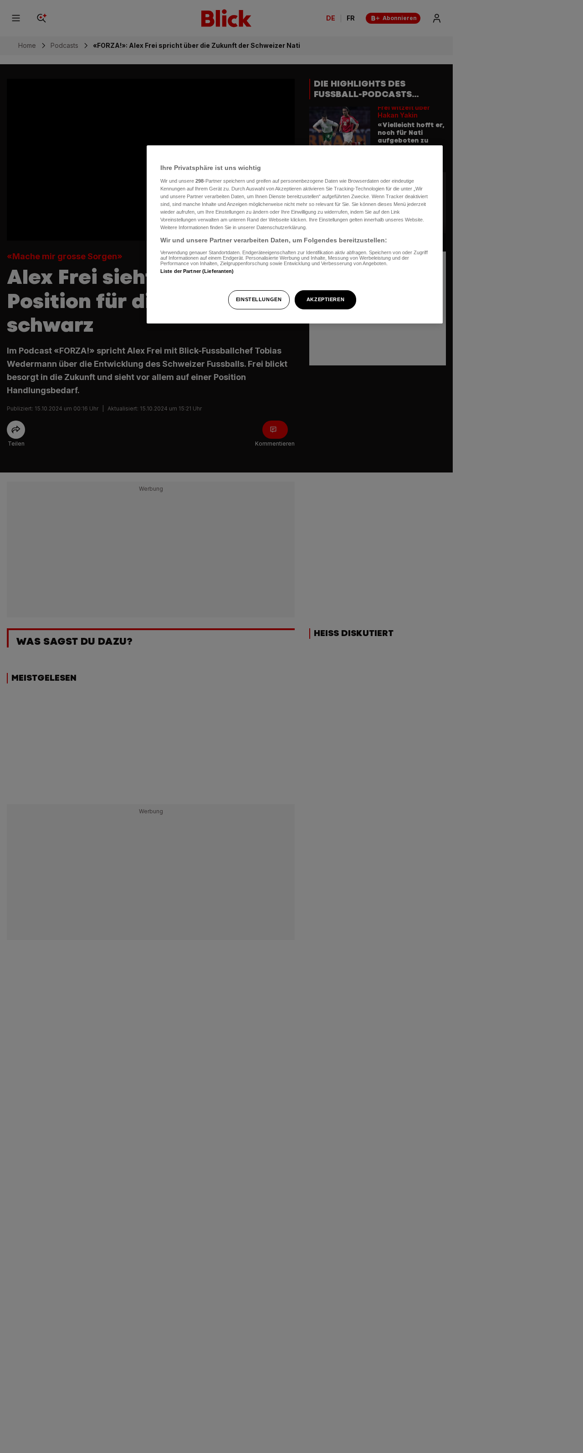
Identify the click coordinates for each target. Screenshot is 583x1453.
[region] (295, 234)
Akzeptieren (325, 299)
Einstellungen (258, 299)
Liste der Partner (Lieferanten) (197, 271)
